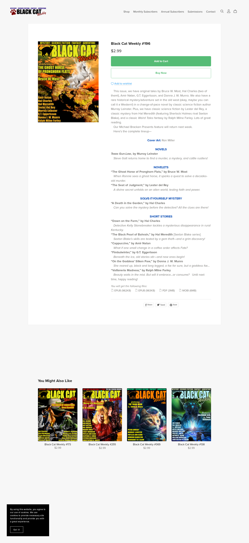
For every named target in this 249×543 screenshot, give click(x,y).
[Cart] (236, 11)
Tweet (162, 305)
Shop (126, 11)
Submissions (195, 11)
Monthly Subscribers (145, 11)
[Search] (222, 11)
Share (149, 305)
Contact (210, 11)
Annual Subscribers (172, 11)
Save (174, 305)
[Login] (229, 11)
